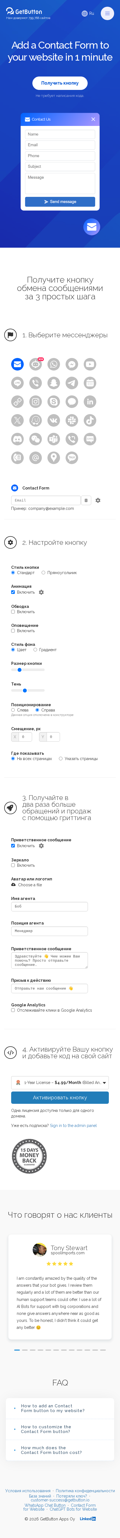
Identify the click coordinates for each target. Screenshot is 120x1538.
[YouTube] (90, 364)
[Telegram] (72, 383)
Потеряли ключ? (71, 1496)
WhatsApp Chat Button (45, 1505)
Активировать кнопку (60, 1097)
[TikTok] (90, 420)
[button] (107, 13)
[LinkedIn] (90, 401)
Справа (48, 710)
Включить (26, 592)
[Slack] (72, 420)
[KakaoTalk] (72, 458)
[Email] (35, 458)
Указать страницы (81, 759)
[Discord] (17, 439)
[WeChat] (35, 439)
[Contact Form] (17, 364)
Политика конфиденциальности (85, 1491)
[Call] (17, 458)
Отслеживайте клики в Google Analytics (54, 1010)
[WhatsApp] (53, 364)
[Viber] (35, 383)
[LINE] (17, 383)
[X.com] (17, 420)
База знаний (40, 1496)
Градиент (48, 650)
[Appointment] (90, 383)
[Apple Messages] (72, 401)
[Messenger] (72, 364)
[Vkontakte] (53, 420)
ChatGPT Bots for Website (73, 1509)
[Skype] (53, 401)
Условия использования (28, 1491)
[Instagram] (35, 401)
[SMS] (90, 439)
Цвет (22, 650)
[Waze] (35, 420)
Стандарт (26, 573)
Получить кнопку (60, 83)
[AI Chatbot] (35, 364)
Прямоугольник (62, 573)
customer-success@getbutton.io (60, 1500)
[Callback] (72, 439)
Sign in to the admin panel (73, 1125)
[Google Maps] (53, 458)
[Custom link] (17, 401)
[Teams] (53, 439)
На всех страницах (34, 759)
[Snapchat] (53, 383)
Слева (22, 710)
